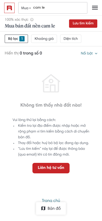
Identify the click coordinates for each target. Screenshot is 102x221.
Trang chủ (51, 201)
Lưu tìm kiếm (83, 23)
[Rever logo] (9, 8)
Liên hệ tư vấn (51, 168)
